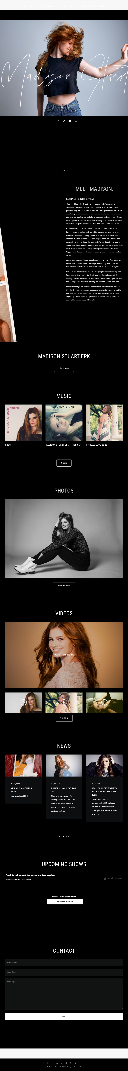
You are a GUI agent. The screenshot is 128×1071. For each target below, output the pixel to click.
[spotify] (66, 1063)
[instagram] (58, 121)
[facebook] (52, 121)
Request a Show (65, 901)
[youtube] (70, 121)
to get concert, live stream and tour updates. (30, 875)
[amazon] (70, 1063)
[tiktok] (64, 121)
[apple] (75, 1063)
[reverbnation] (76, 121)
